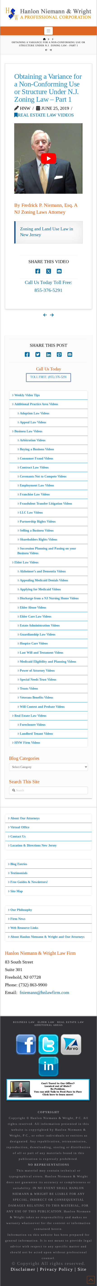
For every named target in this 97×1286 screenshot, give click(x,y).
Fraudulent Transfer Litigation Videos (46, 503)
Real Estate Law (70, 1022)
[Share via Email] (59, 271)
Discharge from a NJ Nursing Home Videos (49, 598)
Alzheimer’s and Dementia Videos (43, 571)
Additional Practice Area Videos (36, 404)
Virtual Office (19, 827)
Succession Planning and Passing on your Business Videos (46, 551)
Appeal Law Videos (33, 422)
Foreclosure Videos (32, 724)
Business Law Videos (28, 431)
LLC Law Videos (31, 512)
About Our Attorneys (24, 818)
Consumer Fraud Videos (36, 458)
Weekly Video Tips (27, 395)
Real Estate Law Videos (46, 114)
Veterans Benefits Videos (36, 697)
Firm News (17, 919)
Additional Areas (48, 1025)
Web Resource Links (24, 928)
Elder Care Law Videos (35, 616)
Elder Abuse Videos (33, 607)
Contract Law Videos (34, 467)
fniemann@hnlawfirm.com (44, 992)
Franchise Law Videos (35, 494)
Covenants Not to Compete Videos (43, 476)
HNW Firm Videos (27, 742)
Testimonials (18, 873)
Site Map (16, 891)
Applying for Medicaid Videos (40, 589)
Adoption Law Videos (34, 413)
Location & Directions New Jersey (33, 845)
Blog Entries (18, 864)
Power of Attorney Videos (37, 670)
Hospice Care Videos (34, 643)
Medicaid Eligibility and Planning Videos (48, 661)
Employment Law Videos (37, 485)
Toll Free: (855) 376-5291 (48, 377)
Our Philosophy (21, 910)
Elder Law (46, 1022)
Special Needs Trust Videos (38, 679)
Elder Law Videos (26, 562)
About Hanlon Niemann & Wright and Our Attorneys (47, 937)
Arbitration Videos (32, 440)
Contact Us (17, 836)
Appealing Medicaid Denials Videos (44, 580)
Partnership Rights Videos (37, 521)
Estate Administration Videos (40, 625)
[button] (48, 31)
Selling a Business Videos (36, 530)
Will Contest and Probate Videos (42, 706)
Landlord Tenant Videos (36, 733)
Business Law (24, 1022)
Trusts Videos (29, 688)
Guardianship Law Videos (37, 634)
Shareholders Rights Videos (38, 539)
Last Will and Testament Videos (41, 652)
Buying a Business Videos (37, 449)
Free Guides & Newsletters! (29, 882)
